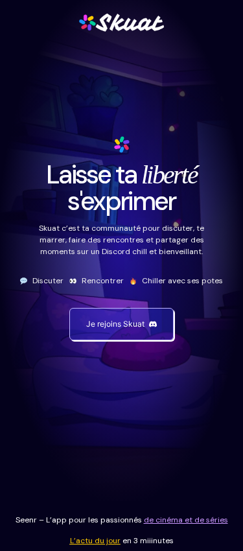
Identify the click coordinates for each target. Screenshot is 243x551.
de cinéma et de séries (186, 520)
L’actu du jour (95, 540)
